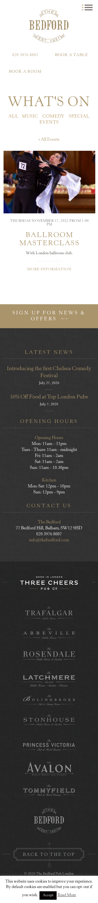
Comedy (53, 116)
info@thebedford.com (49, 540)
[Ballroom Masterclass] (49, 182)
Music (30, 116)
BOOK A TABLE (71, 55)
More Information (49, 269)
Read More (66, 895)
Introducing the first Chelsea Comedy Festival (49, 372)
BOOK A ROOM (25, 72)
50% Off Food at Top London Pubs (49, 397)
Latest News (49, 352)
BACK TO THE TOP (49, 855)
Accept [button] (48, 895)
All (13, 116)
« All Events (49, 139)
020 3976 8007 (25, 55)
